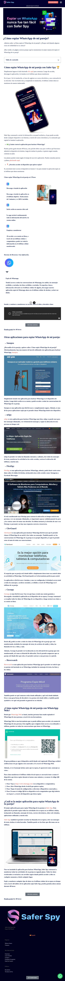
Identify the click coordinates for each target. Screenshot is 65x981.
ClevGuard (7, 533)
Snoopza (14, 352)
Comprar (7, 957)
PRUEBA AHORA (53, 2)
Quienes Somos (8, 943)
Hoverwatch (8, 664)
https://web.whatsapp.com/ (24, 784)
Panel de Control (9, 961)
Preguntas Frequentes (10, 959)
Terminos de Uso (9, 971)
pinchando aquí (15, 160)
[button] (61, 2)
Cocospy (7, 594)
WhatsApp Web (16, 714)
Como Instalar (8, 955)
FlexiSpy (7, 470)
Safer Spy (49, 808)
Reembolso (7, 969)
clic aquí (30, 71)
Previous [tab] (31, 302)
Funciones (7, 954)
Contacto (7, 945)
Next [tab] (34, 302)
